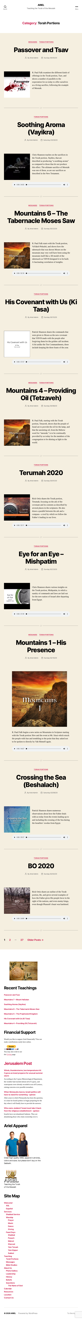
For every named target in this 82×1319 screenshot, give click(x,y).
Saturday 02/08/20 (50, 793)
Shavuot (11, 1244)
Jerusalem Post (18, 1063)
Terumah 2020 (41, 473)
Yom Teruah (13, 1247)
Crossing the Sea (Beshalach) (41, 781)
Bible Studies (11, 1265)
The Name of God (15, 1286)
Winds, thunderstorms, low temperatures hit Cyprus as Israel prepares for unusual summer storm (23, 1073)
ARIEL (41, 5)
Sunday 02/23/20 (50, 569)
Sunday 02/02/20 (50, 874)
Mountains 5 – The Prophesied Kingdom (21, 1014)
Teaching (8, 1256)
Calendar (8, 1289)
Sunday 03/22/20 (50, 229)
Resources (8, 1292)
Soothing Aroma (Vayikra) (41, 128)
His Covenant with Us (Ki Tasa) (41, 305)
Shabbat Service (13, 1214)
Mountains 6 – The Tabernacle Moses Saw (41, 216)
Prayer (11, 1220)
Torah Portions (46, 42)
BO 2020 (41, 866)
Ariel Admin (34, 58)
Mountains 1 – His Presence (41, 646)
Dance (11, 1226)
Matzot (11, 1241)
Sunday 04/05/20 (50, 58)
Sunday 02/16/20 (50, 658)
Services (8, 1212)
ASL (7, 1206)
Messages (32, 42)
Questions (10, 1283)
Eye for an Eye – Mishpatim (41, 557)
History (9, 1277)
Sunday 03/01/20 (50, 481)
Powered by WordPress (27, 1313)
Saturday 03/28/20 (50, 140)
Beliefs (9, 1280)
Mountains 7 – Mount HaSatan (16, 1000)
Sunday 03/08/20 (50, 406)
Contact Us (9, 1298)
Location (7, 1295)
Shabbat (11, 1235)
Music (10, 1223)
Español (9, 1209)
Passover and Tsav (41, 50)
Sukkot (11, 1253)
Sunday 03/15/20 (50, 317)
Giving (9, 1054)
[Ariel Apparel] (23, 1143)
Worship (9, 1217)
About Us (8, 1268)
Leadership (10, 1274)
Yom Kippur (13, 1250)
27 (21, 939)
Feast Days (10, 1232)
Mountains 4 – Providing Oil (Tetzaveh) (41, 394)
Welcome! (8, 1203)
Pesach (11, 1238)
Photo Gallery (12, 1271)
